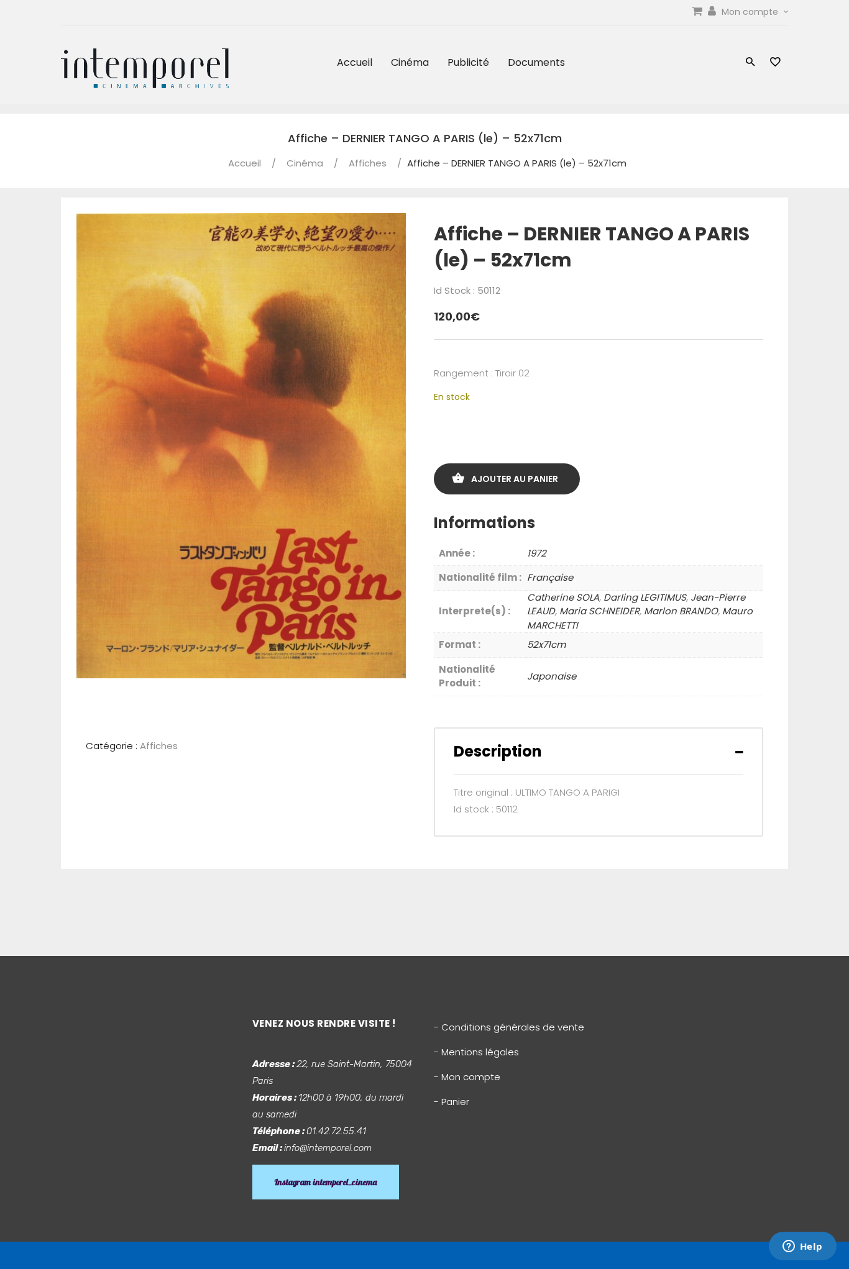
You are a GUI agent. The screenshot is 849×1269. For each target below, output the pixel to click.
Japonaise (551, 676)
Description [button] (498, 751)
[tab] (598, 751)
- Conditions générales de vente (509, 1027)
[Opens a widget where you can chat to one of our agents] (802, 1247)
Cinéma (410, 62)
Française (550, 577)
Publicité (468, 62)
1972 (536, 553)
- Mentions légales (476, 1051)
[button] (750, 63)
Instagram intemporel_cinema (325, 1182)
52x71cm (546, 644)
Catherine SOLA (563, 597)
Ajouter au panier (514, 479)
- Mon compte (467, 1076)
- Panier (451, 1101)
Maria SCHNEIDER (599, 610)
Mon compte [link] (751, 12)
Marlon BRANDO (681, 610)
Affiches (368, 163)
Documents (536, 62)
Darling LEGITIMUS (644, 597)
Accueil (354, 62)
